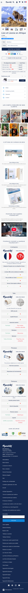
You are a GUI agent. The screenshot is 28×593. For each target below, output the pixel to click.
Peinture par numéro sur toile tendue (11, 546)
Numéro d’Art (6, 530)
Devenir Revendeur (7, 472)
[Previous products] (22, 76)
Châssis (4, 45)
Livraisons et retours (7, 465)
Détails (7, 87)
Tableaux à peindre (7, 533)
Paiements (8, 94)
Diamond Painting (7, 527)
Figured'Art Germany (7, 571)
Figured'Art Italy (6, 577)
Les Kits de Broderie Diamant (9, 558)
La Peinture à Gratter (7, 562)
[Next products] (25, 76)
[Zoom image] (14, 17)
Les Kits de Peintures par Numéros (10, 555)
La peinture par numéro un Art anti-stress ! (12, 503)
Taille (4, 42)
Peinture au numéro (7, 549)
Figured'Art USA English (8, 568)
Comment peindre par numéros (10, 497)
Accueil (4, 487)
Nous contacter (6, 468)
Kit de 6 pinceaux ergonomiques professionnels (12, 79)
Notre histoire (6, 462)
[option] (7, 29)
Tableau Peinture (6, 537)
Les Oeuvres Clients (7, 552)
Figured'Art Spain (7, 574)
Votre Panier (5, 565)
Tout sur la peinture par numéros (10, 494)
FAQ (3, 478)
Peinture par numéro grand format (10, 540)
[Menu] (1, 2)
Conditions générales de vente (10, 484)
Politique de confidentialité (9, 481)
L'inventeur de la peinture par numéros (11, 510)
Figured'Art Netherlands (8, 581)
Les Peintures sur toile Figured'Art (10, 507)
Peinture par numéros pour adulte (10, 543)
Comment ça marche (10, 91)
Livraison (7, 97)
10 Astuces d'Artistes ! (8, 500)
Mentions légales (6, 475)
